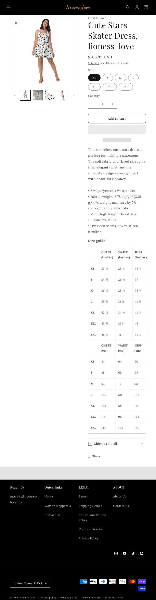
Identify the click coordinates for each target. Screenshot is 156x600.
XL (94, 87)
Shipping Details (90, 506)
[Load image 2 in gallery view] (37, 95)
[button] (117, 130)
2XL (110, 87)
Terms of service (91, 597)
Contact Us (52, 515)
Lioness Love (27, 597)
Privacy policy (68, 597)
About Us (119, 496)
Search (84, 496)
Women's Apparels (57, 506)
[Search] (128, 7)
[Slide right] (73, 95)
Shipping (93, 62)
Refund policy (48, 597)
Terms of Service (91, 529)
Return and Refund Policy (92, 517)
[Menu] (8, 7)
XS (94, 78)
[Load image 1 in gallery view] (25, 95)
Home (48, 496)
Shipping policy (114, 597)
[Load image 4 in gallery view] (62, 95)
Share (96, 456)
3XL (126, 87)
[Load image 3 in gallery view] (50, 95)
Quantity (94, 96)
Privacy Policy (88, 538)
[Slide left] (14, 95)
